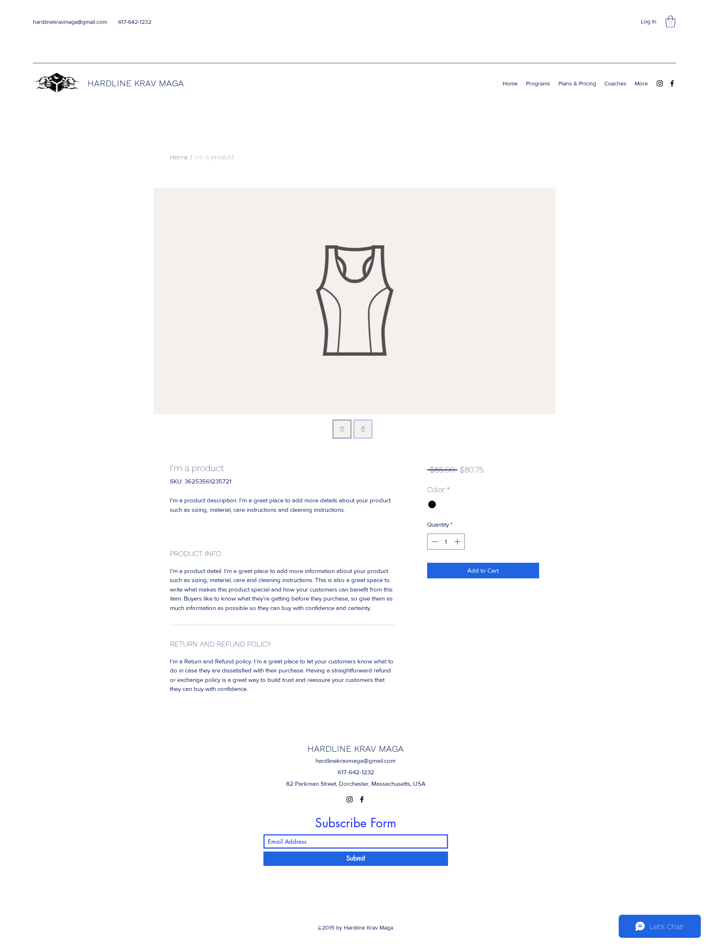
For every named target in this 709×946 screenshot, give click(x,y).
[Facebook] (672, 83)
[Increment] (458, 541)
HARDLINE (110, 83)
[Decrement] (433, 541)
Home (179, 157)
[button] (670, 22)
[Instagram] (660, 83)
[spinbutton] (446, 541)
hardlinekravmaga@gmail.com (70, 21)
